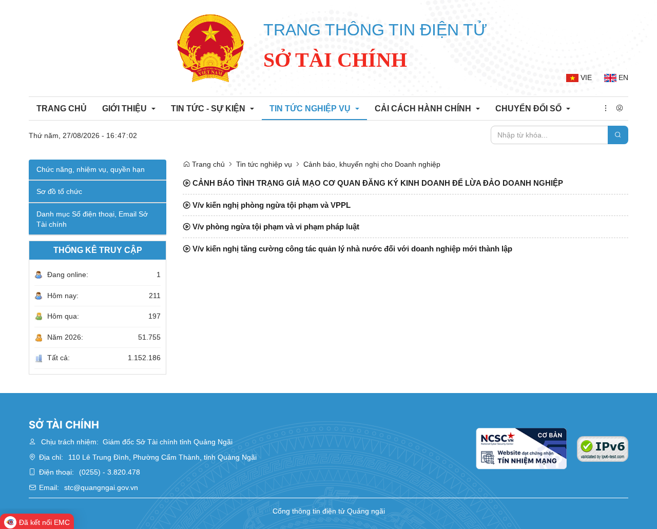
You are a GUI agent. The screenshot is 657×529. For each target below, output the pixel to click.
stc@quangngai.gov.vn (101, 487)
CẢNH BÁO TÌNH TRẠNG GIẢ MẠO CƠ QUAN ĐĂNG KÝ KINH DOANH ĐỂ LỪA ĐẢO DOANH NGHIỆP (376, 183)
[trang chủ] (210, 48)
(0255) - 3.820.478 (109, 472)
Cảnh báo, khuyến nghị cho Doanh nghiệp (371, 164)
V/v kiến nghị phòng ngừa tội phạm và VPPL (270, 205)
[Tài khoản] (619, 109)
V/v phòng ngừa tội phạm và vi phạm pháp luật (274, 226)
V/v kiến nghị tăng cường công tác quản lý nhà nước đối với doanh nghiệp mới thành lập (351, 248)
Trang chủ (207, 164)
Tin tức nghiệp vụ (264, 164)
